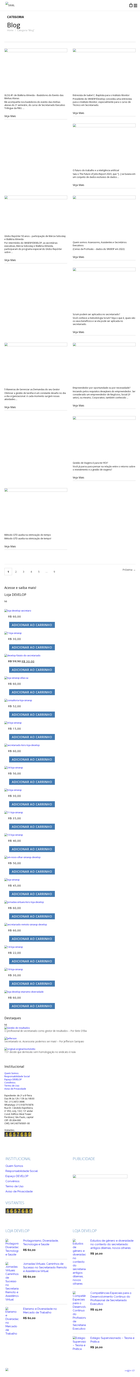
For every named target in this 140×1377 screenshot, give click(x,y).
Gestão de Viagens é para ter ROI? (90, 462)
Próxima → (129, 569)
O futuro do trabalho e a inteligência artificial (96, 170)
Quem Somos (14, 1166)
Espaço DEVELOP (16, 1176)
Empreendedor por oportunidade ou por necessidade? (101, 387)
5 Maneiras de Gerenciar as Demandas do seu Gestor (32, 389)
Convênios (12, 1181)
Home (10, 30)
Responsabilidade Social (21, 1171)
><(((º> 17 (130, 1370)
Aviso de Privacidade (19, 1191)
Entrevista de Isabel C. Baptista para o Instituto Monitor (101, 95)
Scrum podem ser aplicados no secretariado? (96, 314)
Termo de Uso (14, 1186)
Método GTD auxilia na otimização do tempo (27, 534)
